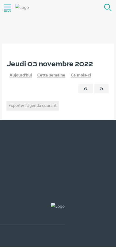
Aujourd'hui (20, 75)
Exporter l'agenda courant (33, 105)
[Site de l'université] (32, 214)
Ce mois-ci (81, 75)
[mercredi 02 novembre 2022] (85, 88)
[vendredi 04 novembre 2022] (101, 88)
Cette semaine (51, 75)
